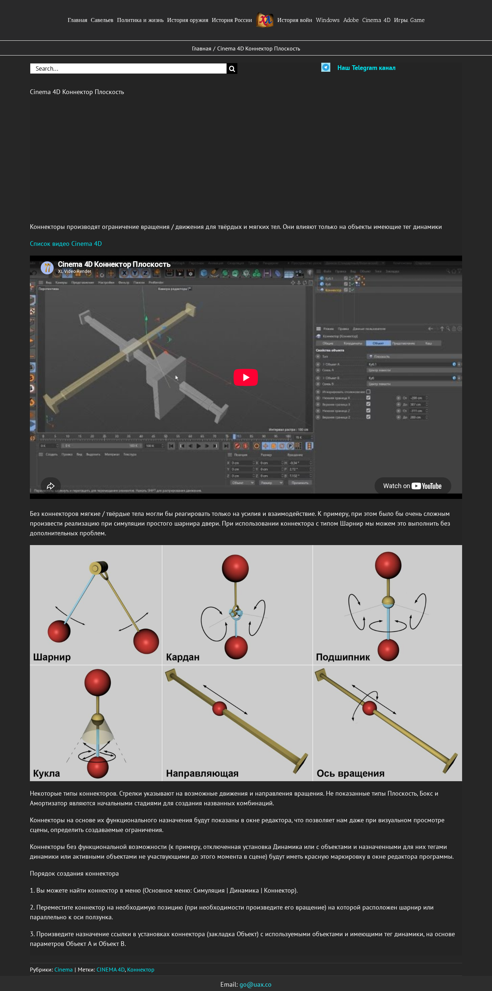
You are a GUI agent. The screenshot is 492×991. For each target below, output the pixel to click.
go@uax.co (256, 984)
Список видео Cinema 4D (66, 243)
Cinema (63, 969)
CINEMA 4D (111, 969)
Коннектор (141, 969)
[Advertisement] (235, 154)
